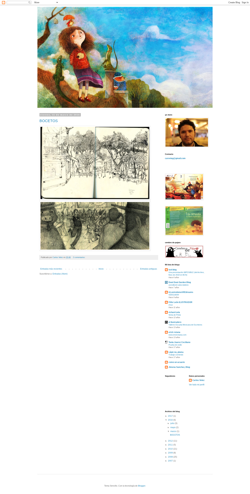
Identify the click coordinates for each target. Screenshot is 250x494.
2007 (170, 461)
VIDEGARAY (174, 295)
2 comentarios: (79, 257)
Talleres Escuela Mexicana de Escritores (185, 325)
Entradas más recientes (51, 269)
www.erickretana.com (177, 335)
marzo (173, 431)
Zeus (171, 305)
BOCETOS (48, 121)
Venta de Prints (175, 315)
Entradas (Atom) (60, 274)
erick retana (174, 332)
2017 (170, 416)
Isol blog (173, 270)
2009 (170, 453)
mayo (173, 427)
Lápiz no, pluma (176, 352)
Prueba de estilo (175, 345)
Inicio (101, 269)
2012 (170, 441)
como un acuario (177, 362)
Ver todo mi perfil (196, 384)
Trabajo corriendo (176, 355)
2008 (170, 457)
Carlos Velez (198, 380)
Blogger (141, 486)
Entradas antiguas (148, 269)
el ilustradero (175, 322)
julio (172, 423)
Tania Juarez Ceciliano (179, 342)
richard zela (174, 312)
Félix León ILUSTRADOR (180, 302)
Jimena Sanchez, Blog (179, 367)
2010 (170, 449)
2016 (170, 420)
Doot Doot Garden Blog (180, 282)
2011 (170, 445)
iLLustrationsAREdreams (181, 292)
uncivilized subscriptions (179, 285)
